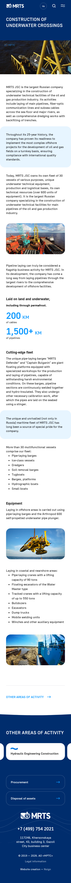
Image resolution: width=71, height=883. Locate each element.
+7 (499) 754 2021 (35, 828)
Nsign (47, 869)
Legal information (35, 861)
